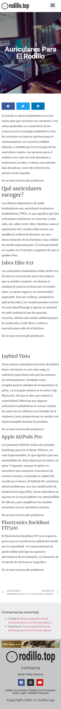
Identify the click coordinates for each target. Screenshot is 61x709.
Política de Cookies (16, 690)
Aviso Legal (19, 693)
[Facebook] (21, 682)
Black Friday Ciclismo (30, 674)
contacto (30, 667)
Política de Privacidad (42, 690)
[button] (52, 5)
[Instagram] (30, 682)
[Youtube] (39, 682)
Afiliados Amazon (38, 693)
